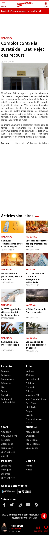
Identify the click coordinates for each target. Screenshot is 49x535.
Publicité (5, 395)
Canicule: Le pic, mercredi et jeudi (10, 343)
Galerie (4, 455)
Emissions (6, 375)
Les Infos (5, 473)
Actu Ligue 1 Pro (9, 435)
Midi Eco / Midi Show (36, 399)
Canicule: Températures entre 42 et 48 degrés (12, 243)
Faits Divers (31, 403)
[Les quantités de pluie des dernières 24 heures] (37, 328)
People (29, 411)
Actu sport (6, 431)
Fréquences (6, 383)
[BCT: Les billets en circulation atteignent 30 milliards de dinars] (37, 259)
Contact (4, 391)
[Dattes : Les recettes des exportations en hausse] (37, 227)
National (6, 37)
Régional (30, 375)
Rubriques (6, 469)
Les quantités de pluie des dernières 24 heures (36, 344)
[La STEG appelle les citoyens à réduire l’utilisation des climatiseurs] (12, 295)
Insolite (29, 415)
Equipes (5, 371)
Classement (7, 443)
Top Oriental (32, 439)
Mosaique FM (32, 395)
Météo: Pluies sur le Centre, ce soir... (36, 311)
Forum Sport (7, 447)
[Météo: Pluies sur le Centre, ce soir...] (37, 295)
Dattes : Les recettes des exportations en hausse (37, 243)
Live (3, 387)
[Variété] (4, 527)
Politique (30, 383)
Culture (29, 391)
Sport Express (8, 451)
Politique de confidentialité (8, 400)
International (32, 379)
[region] (24, 177)
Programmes (7, 379)
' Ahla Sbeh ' (16, 525)
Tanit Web (32, 517)
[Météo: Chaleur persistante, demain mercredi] (12, 259)
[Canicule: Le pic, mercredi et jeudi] (12, 328)
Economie (30, 387)
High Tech (31, 407)
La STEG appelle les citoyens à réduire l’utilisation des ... (11, 312)
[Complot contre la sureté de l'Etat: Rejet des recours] (24, 76)
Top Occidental (33, 443)
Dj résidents (32, 447)
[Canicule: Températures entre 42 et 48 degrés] (12, 227)
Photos (29, 465)
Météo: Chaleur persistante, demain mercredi (11, 276)
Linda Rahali (15, 528)
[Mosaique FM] (25, 4)
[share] (44, 516)
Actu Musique (32, 431)
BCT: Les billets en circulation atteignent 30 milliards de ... (35, 278)
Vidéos (29, 469)
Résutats (5, 439)
